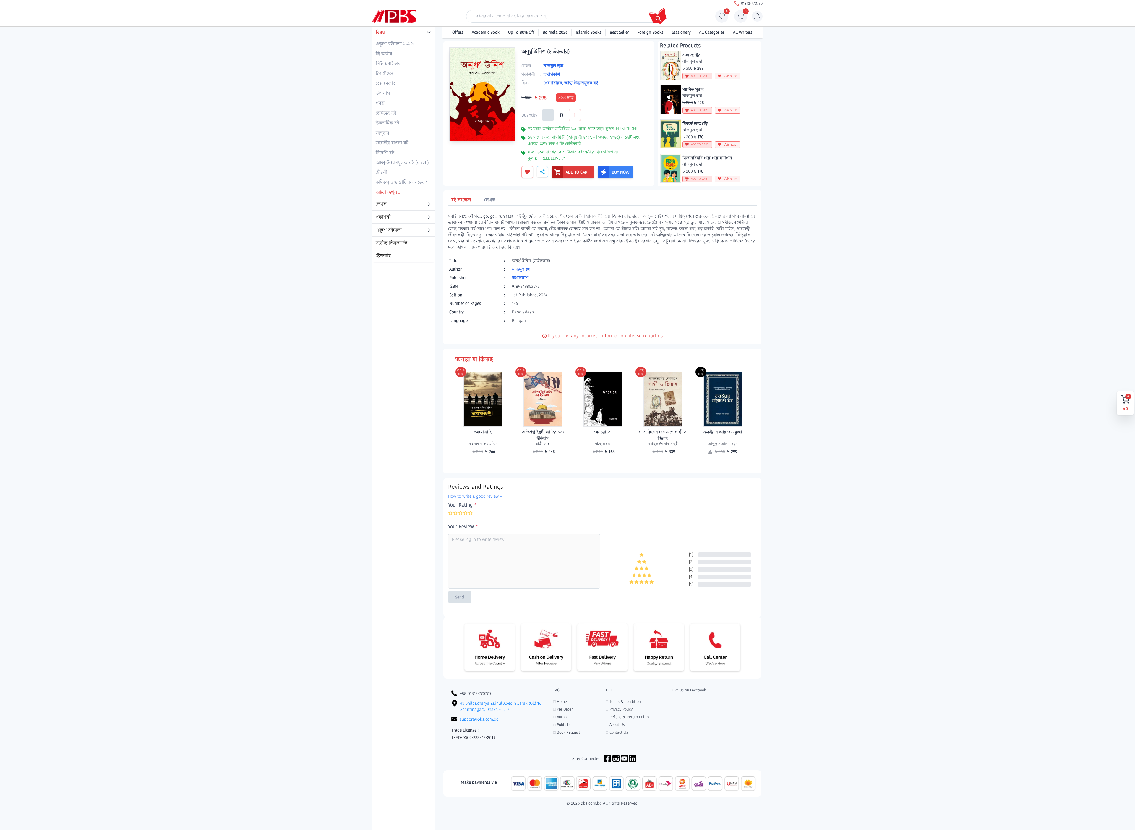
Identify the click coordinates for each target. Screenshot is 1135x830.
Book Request (566, 732)
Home (560, 701)
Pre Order (563, 709)
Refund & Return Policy (627, 717)
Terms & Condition (623, 701)
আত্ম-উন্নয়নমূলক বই (581, 83)
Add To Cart (482, 463)
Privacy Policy (619, 709)
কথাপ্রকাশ (552, 74)
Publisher (563, 724)
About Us (615, 724)
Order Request (723, 463)
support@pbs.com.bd (479, 719)
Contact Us (617, 732)
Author (560, 717)
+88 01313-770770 (475, 693)
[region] (403, 145)
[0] (721, 18)
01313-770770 (752, 3)
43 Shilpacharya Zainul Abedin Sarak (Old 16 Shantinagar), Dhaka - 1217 (500, 706)
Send (459, 597)
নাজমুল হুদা (553, 66)
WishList (731, 75)
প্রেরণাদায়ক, (554, 83)
